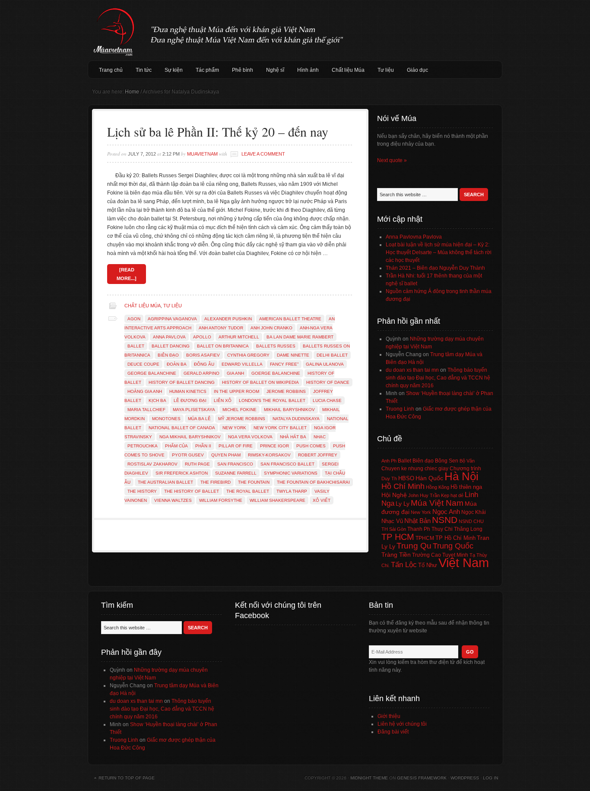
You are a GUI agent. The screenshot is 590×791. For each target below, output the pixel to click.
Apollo (202, 337)
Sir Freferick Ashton (181, 473)
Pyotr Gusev (188, 455)
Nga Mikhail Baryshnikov (190, 436)
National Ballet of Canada (182, 427)
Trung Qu (414, 545)
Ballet (135, 346)
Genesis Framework (422, 777)
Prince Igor (274, 445)
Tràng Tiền (396, 554)
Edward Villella (242, 364)
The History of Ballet (191, 491)
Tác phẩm (207, 70)
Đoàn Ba (177, 364)
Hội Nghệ (394, 494)
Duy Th (389, 478)
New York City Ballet (280, 427)
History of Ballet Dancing (182, 382)
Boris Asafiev (203, 355)
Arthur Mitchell (239, 337)
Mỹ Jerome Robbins (241, 418)
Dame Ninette (293, 355)
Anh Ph (389, 460)
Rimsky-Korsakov (269, 455)
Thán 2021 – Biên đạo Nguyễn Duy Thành (435, 268)
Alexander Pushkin (228, 318)
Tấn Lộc (404, 565)
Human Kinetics (187, 391)
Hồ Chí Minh (403, 486)
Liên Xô (223, 400)
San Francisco (235, 464)
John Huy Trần (424, 495)
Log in (490, 777)
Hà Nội (461, 476)
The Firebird (215, 482)
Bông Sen (446, 461)
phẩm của (176, 445)
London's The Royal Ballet (272, 400)
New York (234, 427)
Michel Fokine (239, 409)
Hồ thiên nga (466, 487)
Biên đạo (168, 355)
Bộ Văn (467, 460)
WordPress (464, 777)
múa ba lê (199, 418)
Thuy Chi (442, 529)
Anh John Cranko (271, 327)
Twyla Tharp (291, 491)
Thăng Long (468, 529)
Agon (133, 318)
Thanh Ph (418, 529)
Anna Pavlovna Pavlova (414, 237)
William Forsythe (220, 500)
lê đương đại (190, 400)
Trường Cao (426, 555)
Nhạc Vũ (392, 521)
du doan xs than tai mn (412, 370)
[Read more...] (126, 274)
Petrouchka (142, 445)
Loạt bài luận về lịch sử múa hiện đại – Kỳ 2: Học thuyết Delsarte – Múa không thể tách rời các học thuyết (439, 252)
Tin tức (144, 70)
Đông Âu (204, 364)
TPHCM (425, 538)
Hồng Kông (437, 487)
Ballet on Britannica (223, 346)
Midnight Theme (369, 777)
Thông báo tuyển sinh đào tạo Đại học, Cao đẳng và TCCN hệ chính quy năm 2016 (438, 378)
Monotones (166, 418)
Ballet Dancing (171, 346)
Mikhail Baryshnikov (289, 409)
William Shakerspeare (277, 500)
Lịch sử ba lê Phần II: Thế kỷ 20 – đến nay (217, 131)
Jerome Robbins (286, 391)
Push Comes (311, 445)
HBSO (406, 478)
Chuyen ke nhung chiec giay (414, 468)
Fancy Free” (284, 364)
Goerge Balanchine (275, 373)
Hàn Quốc (429, 478)
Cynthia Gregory (248, 355)
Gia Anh (235, 373)
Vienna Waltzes (173, 500)
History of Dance (327, 382)
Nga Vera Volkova (250, 436)
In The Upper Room (236, 391)
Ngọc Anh (446, 511)
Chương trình (465, 469)
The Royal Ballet (247, 491)
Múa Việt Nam (295, 30)
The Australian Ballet (165, 482)
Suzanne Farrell (236, 473)
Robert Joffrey (317, 455)
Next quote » (392, 160)
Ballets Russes (275, 346)
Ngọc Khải (473, 512)
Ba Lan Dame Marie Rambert (299, 337)
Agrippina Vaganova (172, 318)
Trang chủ (111, 70)
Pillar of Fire (236, 445)
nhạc (320, 436)
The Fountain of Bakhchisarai (313, 482)
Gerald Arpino (201, 373)
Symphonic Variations (290, 473)
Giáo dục (417, 70)
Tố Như (427, 565)
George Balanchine (151, 373)
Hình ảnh (308, 70)
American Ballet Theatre (290, 318)
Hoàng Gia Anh (144, 391)
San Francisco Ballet (287, 464)
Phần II (203, 445)
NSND (444, 520)
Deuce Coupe (143, 364)
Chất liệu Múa (348, 70)
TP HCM (397, 537)
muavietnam (202, 153)
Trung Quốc (453, 546)
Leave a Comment (263, 153)
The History (142, 491)
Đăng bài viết (393, 732)
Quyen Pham (226, 455)
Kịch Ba (157, 400)
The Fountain (254, 482)
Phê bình (242, 70)
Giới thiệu (388, 716)
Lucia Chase (327, 400)
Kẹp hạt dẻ (452, 495)
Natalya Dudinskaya (296, 418)
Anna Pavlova (169, 337)
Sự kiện (174, 70)
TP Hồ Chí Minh (455, 538)
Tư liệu (385, 70)
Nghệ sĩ (275, 70)
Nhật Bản (417, 520)
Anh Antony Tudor (221, 327)
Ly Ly (402, 503)
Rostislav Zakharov (152, 464)
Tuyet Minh (455, 555)
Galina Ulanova (325, 364)
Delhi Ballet (332, 355)
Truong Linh (400, 409)
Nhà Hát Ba (293, 436)
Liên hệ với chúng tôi (402, 724)
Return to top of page (126, 777)
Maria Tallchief (146, 409)
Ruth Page (197, 464)
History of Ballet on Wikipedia (260, 382)
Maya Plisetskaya (194, 409)
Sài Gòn (397, 529)
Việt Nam (463, 562)
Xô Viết (321, 500)
